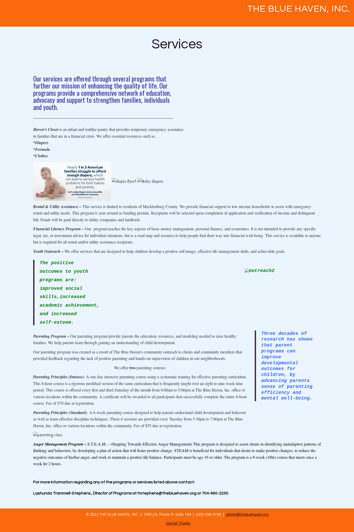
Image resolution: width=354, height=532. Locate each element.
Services (177, 44)
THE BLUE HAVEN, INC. (298, 9)
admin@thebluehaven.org (247, 514)
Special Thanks (178, 523)
